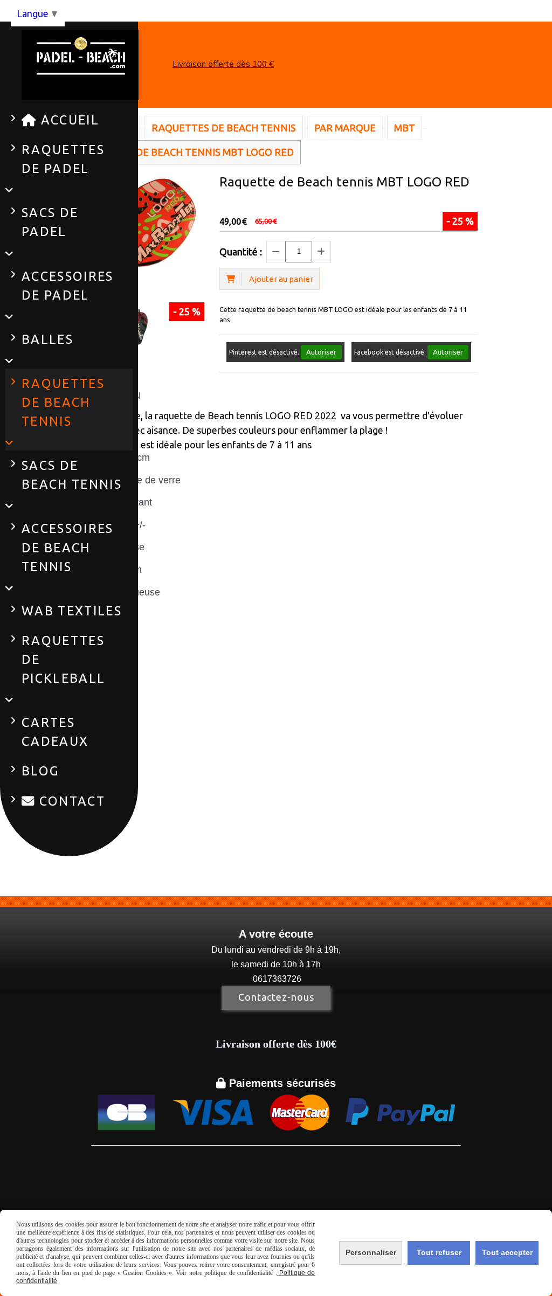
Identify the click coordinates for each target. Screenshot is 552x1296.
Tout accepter (507, 1252)
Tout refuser (439, 1252)
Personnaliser (371, 1252)
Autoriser (321, 352)
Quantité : (240, 251)
